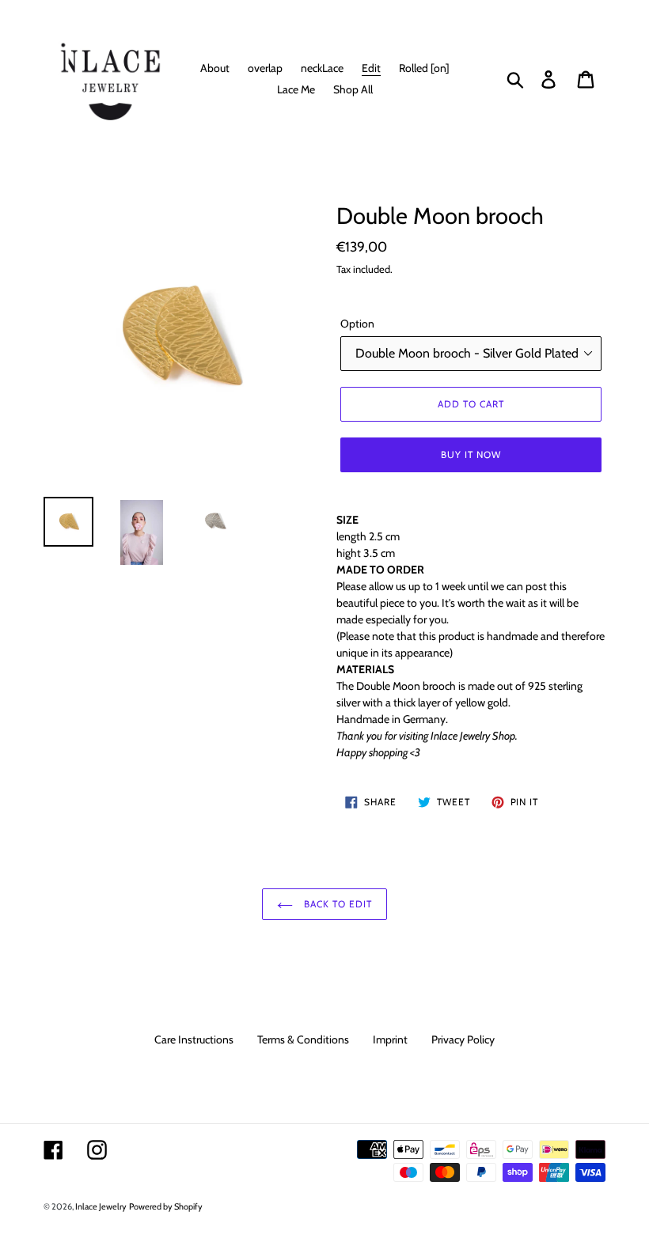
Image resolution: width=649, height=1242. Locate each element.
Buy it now (471, 454)
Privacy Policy (463, 1039)
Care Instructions (193, 1039)
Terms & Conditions (303, 1039)
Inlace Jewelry (101, 1206)
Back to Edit (336, 904)
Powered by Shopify (166, 1206)
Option (357, 323)
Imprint (390, 1039)
